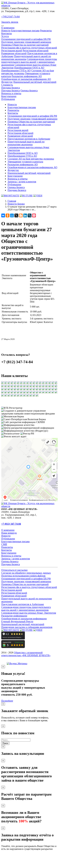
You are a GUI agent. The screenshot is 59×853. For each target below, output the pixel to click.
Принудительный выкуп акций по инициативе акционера (26, 57)
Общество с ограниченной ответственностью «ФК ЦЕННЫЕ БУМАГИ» (26, 654)
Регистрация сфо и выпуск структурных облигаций (29, 47)
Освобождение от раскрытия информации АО (26, 79)
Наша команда (9, 533)
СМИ (4, 544)
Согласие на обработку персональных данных (26, 573)
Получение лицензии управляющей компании (26, 42)
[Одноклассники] (7, 215)
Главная (12, 201)
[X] (16, 215)
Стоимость (7, 84)
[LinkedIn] (25, 215)
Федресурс (7, 82)
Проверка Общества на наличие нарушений (25, 44)
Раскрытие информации (14, 615)
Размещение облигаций (14, 53)
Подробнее (7, 700)
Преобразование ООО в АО (29, 67)
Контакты (6, 33)
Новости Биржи (16, 203)
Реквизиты (46, 30)
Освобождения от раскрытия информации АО (32, 167)
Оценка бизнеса (29, 90)
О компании (7, 27)
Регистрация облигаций (35, 50)
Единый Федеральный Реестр (17, 621)
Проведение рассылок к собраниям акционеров (26, 627)
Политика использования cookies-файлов (23, 575)
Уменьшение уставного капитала (25, 161)
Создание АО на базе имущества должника (31, 158)
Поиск (5, 743)
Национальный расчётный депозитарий (34, 82)
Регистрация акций (11, 50)
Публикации (8, 99)
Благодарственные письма (25, 30)
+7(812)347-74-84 (10, 16)
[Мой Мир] (12, 215)
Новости (6, 30)
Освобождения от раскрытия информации (24, 618)
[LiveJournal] (29, 215)
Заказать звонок (9, 22)
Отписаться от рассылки (14, 570)
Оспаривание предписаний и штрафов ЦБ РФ (26, 39)
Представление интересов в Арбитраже (29, 138)
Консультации (8, 96)
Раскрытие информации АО (27, 76)
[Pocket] (34, 215)
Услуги (5, 36)
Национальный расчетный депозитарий (22, 624)
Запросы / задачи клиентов (22, 181)
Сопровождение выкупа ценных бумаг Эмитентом (28, 613)
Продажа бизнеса (10, 87)
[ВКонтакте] (3, 215)
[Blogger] (21, 215)
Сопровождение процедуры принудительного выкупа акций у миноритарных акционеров (29, 62)
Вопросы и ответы (11, 93)
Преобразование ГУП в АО (16, 70)
